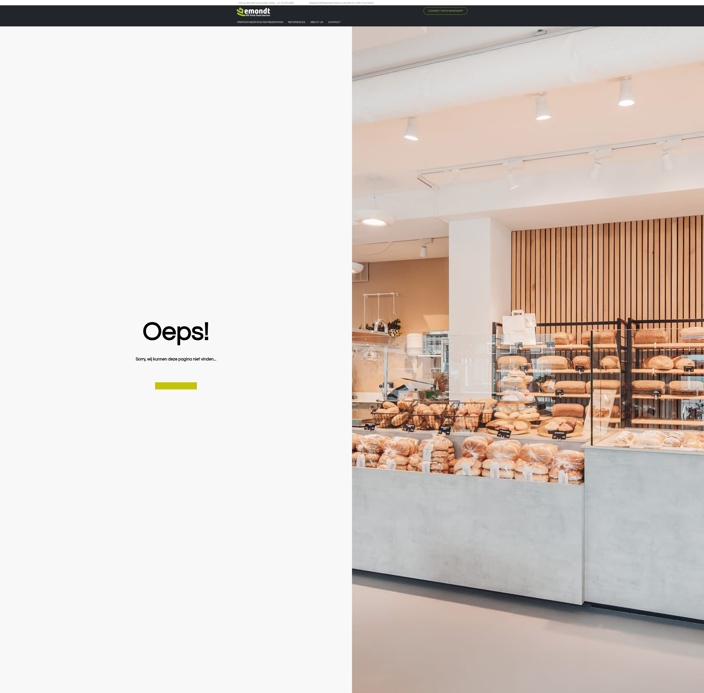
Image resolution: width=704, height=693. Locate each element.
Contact (334, 22)
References (296, 22)
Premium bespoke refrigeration (260, 22)
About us (316, 22)
